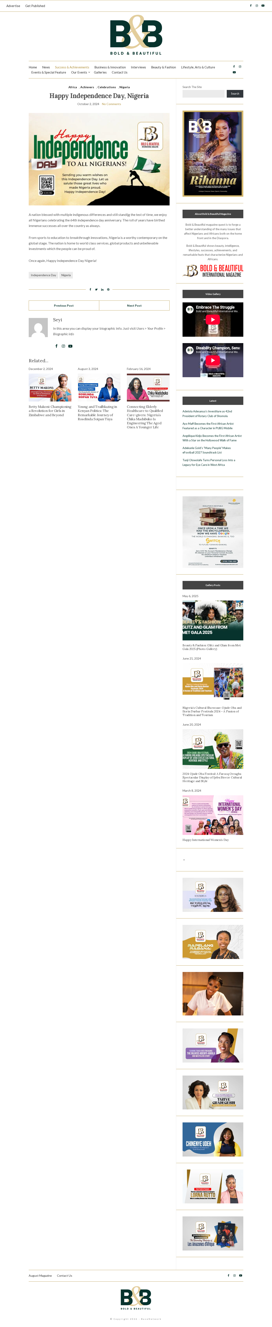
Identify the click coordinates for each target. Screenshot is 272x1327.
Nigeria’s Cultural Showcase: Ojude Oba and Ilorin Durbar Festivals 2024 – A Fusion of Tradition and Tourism (212, 711)
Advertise (13, 6)
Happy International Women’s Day (205, 840)
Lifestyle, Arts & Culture (198, 67)
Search (235, 93)
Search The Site (192, 87)
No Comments (111, 104)
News (46, 67)
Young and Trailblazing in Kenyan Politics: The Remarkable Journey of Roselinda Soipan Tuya (97, 412)
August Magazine (40, 1275)
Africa (72, 87)
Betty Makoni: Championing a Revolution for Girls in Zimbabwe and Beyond (50, 410)
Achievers (87, 87)
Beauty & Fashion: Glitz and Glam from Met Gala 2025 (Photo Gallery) (212, 647)
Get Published (35, 6)
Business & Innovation (110, 67)
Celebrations (107, 87)
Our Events (79, 72)
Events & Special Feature (48, 72)
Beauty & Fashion (163, 67)
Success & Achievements (72, 67)
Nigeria (124, 87)
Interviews (138, 67)
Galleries (100, 72)
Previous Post (64, 305)
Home (33, 67)
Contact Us (120, 72)
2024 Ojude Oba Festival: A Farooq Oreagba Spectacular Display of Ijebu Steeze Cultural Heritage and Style (212, 777)
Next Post (134, 305)
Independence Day (43, 275)
